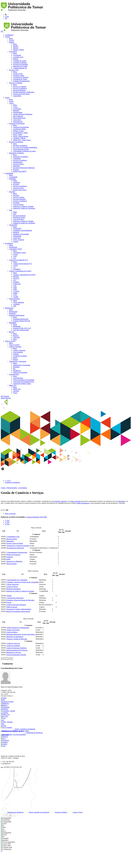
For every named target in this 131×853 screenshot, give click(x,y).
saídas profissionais (83, 503)
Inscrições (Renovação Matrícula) (24, 168)
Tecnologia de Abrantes (20, 77)
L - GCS (7, 480)
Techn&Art (16, 269)
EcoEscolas (17, 238)
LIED (15, 287)
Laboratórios (17, 96)
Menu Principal (6, 398)
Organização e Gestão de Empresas (17, 545)
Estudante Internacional (16, 315)
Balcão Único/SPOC (20, 171)
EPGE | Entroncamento (20, 136)
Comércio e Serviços (13, 643)
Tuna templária (18, 352)
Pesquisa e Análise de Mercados (16, 639)
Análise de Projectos (13, 630)
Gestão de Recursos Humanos (16, 605)
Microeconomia (11, 564)
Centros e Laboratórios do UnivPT (20, 271)
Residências (17, 370)
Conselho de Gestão (19, 61)
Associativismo (14, 374)
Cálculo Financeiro (12, 584)
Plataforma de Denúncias (15, 812)
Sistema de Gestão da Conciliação (24, 208)
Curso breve (17, 120)
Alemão (9, 596)
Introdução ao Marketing (14, 561)
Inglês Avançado (11, 607)
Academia (16, 304)
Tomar (15, 393)
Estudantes (12, 179)
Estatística (9, 557)
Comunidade (9, 173)
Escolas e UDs (14, 70)
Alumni (15, 241)
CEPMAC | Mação (19, 138)
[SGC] (3, 738)
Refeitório (16, 367)
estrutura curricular (61, 501)
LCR (14, 286)
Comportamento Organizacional (16, 552)
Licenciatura (17, 109)
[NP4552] (4, 737)
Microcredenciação (19, 118)
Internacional (9, 308)
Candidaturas (9, 35)
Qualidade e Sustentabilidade (22, 230)
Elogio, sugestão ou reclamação (38, 812)
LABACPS (17, 284)
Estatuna (16, 354)
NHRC (15, 293)
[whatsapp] (22, 816)
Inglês (8, 559)
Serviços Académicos (20, 88)
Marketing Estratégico (13, 589)
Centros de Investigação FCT (18, 260)
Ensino (7, 97)
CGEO (15, 265)
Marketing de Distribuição (14, 636)
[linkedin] (14, 816)
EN (6, 18)
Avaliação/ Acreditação (12, 482)
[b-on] (3, 746)
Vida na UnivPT (10, 341)
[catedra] (4, 744)
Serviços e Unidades (15, 83)
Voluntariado (17, 236)
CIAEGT (16, 278)
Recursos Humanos (19, 90)
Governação (13, 51)
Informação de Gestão (20, 66)
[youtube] (10, 816)
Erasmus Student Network (21, 321)
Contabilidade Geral (12, 536)
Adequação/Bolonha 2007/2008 (36, 517)
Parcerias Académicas (16, 142)
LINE (15, 289)
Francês (8, 602)
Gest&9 (15, 297)
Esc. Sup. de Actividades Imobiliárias (25, 147)
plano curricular (76, 501)
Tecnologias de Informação (15, 548)
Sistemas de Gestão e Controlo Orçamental (20, 591)
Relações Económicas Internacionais (18, 611)
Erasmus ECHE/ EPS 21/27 (22, 328)
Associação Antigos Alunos (22, 383)
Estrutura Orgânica (61, 812)
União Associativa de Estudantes (23, 380)
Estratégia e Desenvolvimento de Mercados (20, 600)
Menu (11, 38)
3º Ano (7, 524)
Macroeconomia (11, 539)
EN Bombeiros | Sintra (20, 133)
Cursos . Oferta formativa (9, 488)
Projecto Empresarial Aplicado (16, 655)
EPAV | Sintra (17, 134)
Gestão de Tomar (18, 75)
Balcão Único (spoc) (19, 190)
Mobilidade (12, 323)
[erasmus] (4, 742)
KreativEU (12, 313)
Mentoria (16, 232)
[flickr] (18, 816)
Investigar (16, 203)
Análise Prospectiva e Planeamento (17, 627)
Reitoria (15, 59)
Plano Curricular (10, 513)
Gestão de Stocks (12, 586)
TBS (14, 306)
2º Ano (7, 522)
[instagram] (6, 816)
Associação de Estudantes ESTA (23, 382)
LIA (14, 258)
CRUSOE (16, 337)
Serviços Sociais (18, 164)
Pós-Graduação (18, 116)
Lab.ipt (15, 254)
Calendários (17, 158)
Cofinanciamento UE (20, 68)
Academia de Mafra (19, 129)
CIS (14, 280)
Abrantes (16, 391)
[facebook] (2, 816)
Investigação (9, 243)
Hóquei (15, 359)
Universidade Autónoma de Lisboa (24, 151)
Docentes (12, 192)
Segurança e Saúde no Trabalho (23, 206)
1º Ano (7, 520)
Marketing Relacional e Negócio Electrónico (20, 634)
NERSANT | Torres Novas (22, 140)
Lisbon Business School (21, 149)
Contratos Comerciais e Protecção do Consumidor (22, 582)
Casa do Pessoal (18, 204)
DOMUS (16, 282)
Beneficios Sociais (19, 217)
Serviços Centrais (18, 197)
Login (7, 16)
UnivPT (7, 37)
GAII (15, 256)
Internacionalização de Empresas (17, 650)
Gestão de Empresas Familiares (16, 648)
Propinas (16, 169)
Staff (10, 210)
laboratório (121, 501)
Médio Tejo (12, 385)
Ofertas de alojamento (20, 372)
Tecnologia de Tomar (20, 79)
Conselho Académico (20, 62)
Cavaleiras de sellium (20, 356)
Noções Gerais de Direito (14, 543)
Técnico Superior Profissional (22, 114)
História (11, 42)
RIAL (15, 339)
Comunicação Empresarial (14, 598)
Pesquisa (6, 396)
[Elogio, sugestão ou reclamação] (6, 727)
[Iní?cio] (22, 11)
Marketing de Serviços (13, 652)
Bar (14, 369)
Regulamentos (17, 162)
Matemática (10, 541)
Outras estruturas (14, 299)
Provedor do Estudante (20, 64)
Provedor (16, 184)
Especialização (18, 121)
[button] (1, 851)
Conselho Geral (18, 57)
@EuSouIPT (13, 225)
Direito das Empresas (13, 555)
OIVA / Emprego (18, 240)
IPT (2, 31)
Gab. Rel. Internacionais (21, 330)
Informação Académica (16, 153)
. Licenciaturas (22, 488)
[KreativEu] (5, 740)
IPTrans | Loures (18, 131)
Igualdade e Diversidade (21, 234)
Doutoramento (17, 112)
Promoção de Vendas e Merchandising (18, 609)
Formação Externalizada (17, 123)
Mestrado (16, 110)
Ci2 (14, 267)
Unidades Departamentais (21, 81)
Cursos (11, 103)
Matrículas (16, 166)
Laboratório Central (15, 249)
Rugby (15, 358)
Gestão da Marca (11, 632)
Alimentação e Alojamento (17, 361)
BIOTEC (16, 276)
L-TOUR (16, 291)
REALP (11, 332)
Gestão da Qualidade (13, 646)
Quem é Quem (77, 812)
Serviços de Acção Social (21, 94)
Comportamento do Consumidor (16, 580)
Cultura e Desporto (15, 346)
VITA (15, 295)
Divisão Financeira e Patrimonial (23, 92)
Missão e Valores (18, 50)
